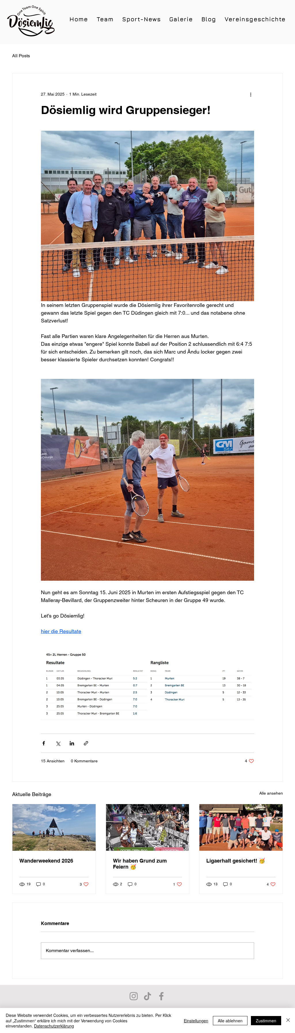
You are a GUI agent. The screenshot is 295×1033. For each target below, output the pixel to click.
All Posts (21, 55)
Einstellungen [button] (196, 1020)
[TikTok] (147, 996)
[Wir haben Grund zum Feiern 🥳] (147, 827)
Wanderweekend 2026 (46, 861)
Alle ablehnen (230, 1020)
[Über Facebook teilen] (43, 743)
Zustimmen (266, 1020)
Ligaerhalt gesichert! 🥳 (235, 861)
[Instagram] (133, 996)
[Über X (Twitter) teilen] (57, 743)
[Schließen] (288, 1020)
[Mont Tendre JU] (54, 827)
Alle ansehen (271, 793)
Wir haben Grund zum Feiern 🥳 (140, 864)
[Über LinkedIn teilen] (72, 743)
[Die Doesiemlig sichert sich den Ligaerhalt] (241, 827)
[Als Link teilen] (86, 743)
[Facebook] (161, 996)
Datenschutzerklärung (54, 1026)
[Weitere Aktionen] (250, 94)
